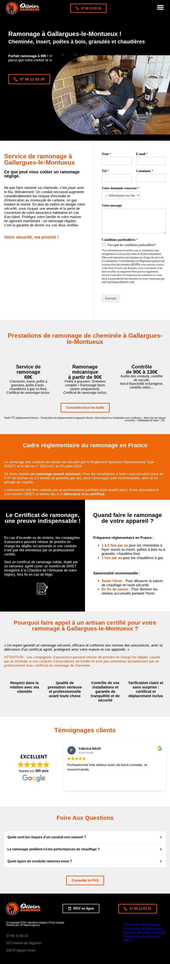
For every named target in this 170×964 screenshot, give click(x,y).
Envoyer (110, 298)
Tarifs (127, 940)
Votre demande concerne (120, 188)
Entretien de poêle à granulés (144, 932)
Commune (144, 171)
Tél (105, 171)
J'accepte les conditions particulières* (131, 245)
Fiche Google (56, 922)
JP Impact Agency (30, 925)
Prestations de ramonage (141, 925)
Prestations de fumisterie (142, 936)
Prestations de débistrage (142, 929)
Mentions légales (37, 922)
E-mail (142, 154)
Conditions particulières (120, 239)
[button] (160, 7)
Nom (106, 154)
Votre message (112, 205)
